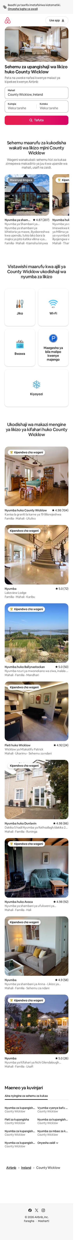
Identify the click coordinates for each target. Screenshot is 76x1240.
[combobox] (36, 94)
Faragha (29, 1221)
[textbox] (20, 108)
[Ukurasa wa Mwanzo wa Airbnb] (8, 20)
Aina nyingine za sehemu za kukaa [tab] (26, 1096)
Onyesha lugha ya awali (23, 9)
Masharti (43, 1221)
